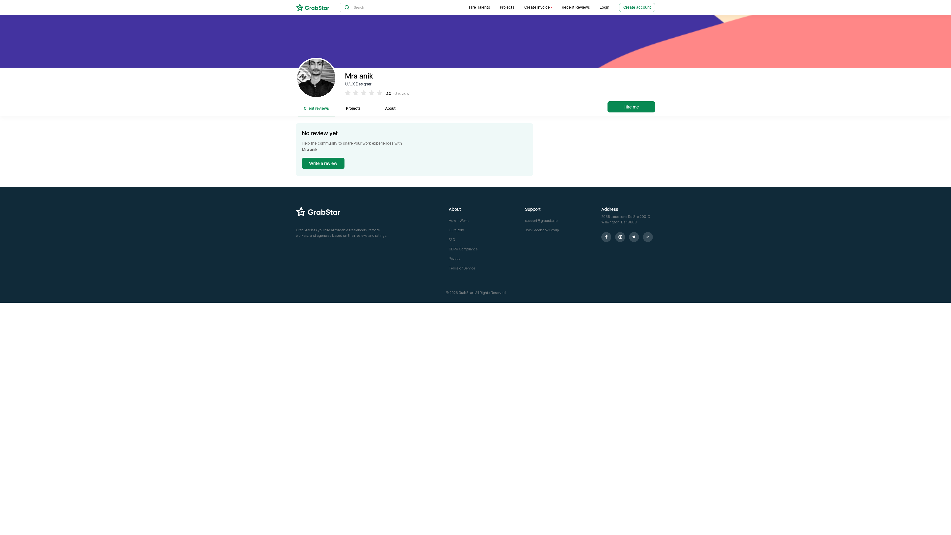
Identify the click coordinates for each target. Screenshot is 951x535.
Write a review (323, 163)
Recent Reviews (576, 7)
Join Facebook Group (542, 230)
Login (604, 7)
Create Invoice (537, 7)
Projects (507, 7)
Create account (637, 7)
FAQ (452, 240)
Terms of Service (462, 268)
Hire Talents (479, 7)
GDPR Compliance (463, 249)
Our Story (456, 230)
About (390, 108)
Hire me (631, 106)
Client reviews (316, 108)
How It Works (459, 221)
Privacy (454, 259)
